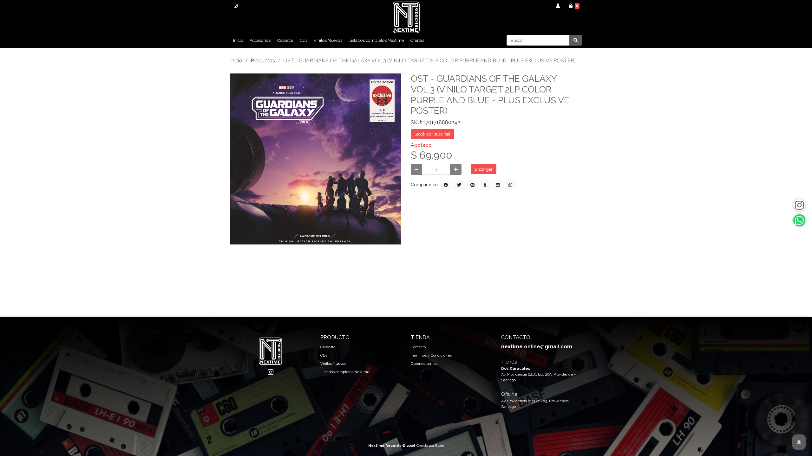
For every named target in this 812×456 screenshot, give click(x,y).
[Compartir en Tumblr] (485, 185)
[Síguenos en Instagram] (799, 205)
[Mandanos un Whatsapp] (799, 220)
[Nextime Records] (406, 17)
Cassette (285, 40)
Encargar (484, 169)
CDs (323, 355)
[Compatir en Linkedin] (497, 185)
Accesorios (260, 40)
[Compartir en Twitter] (459, 185)
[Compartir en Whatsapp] (510, 185)
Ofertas (417, 40)
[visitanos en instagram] (235, 5)
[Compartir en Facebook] (446, 185)
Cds (303, 40)
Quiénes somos (424, 363)
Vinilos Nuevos (328, 40)
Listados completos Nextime (376, 40)
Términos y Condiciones (431, 355)
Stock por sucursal (432, 133)
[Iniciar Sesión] (558, 5)
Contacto (418, 347)
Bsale (439, 445)
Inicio (238, 40)
